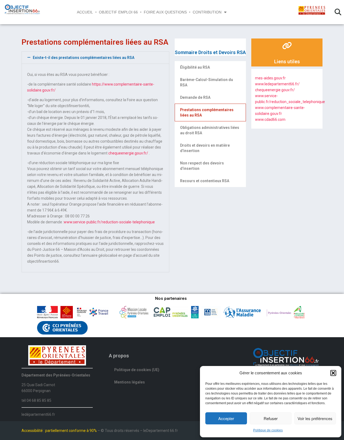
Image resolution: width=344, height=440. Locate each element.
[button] (333, 373)
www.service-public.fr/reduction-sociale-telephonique (109, 222)
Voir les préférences (315, 418)
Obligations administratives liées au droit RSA (209, 130)
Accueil (85, 12)
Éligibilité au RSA (195, 67)
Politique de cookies (268, 430)
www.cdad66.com (270, 119)
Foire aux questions (165, 12)
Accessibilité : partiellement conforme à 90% (60, 430)
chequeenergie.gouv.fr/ (128, 153)
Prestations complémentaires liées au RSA (207, 112)
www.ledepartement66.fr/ (277, 84)
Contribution (207, 12)
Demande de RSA (195, 97)
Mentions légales (129, 382)
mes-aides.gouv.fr (270, 78)
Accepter (226, 418)
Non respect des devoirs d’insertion (202, 166)
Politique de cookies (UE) (136, 370)
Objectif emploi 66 (118, 12)
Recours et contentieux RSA (204, 181)
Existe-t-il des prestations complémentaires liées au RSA (83, 57)
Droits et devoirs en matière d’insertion (205, 148)
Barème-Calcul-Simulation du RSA (206, 82)
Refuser (271, 418)
